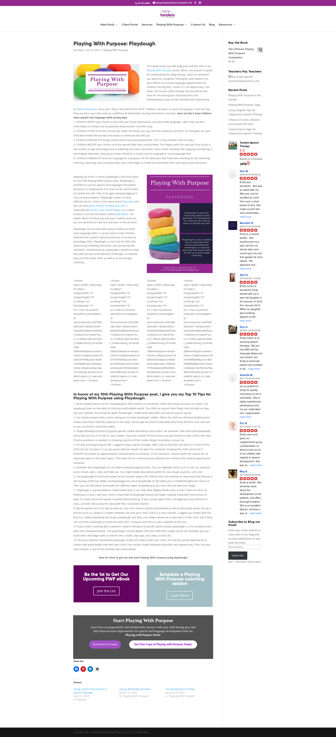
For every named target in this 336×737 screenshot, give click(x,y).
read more (245, 216)
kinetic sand (97, 210)
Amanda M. (246, 375)
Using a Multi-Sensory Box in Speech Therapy (90, 690)
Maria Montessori (87, 109)
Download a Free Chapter (105, 644)
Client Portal (130, 24)
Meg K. (244, 471)
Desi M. (244, 171)
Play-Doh (128, 201)
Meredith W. (247, 223)
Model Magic (113, 210)
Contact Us (198, 24)
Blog (212, 24)
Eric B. (243, 423)
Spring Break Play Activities (135, 689)
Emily (80, 50)
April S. (244, 275)
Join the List (106, 591)
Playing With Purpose (170, 24)
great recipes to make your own (107, 205)
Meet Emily (107, 24)
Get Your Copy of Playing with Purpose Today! (163, 644)
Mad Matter (122, 214)
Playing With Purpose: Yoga (244, 104)
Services (147, 24)
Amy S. (244, 327)
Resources (225, 24)
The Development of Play (179, 689)
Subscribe (238, 555)
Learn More (179, 595)
